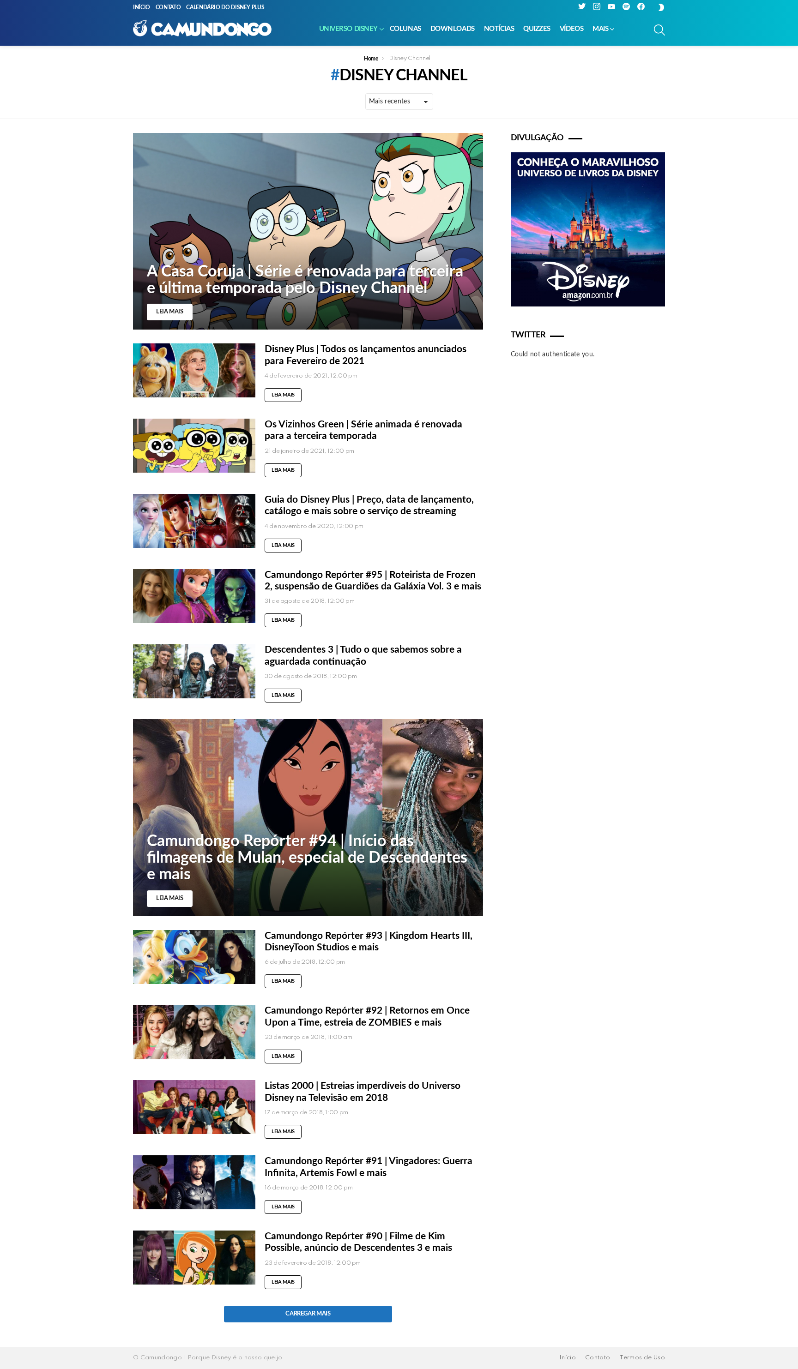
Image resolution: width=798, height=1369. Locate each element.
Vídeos (571, 28)
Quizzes (536, 28)
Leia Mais (283, 394)
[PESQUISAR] (659, 30)
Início (141, 7)
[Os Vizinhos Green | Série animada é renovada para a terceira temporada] (194, 446)
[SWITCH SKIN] (661, 7)
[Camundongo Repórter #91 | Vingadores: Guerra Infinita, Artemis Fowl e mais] (194, 1182)
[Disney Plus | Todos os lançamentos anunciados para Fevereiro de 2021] (194, 370)
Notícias (499, 28)
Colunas (405, 28)
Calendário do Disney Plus (225, 7)
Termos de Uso (642, 1358)
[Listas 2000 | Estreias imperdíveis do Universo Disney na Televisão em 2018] (194, 1107)
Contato (168, 7)
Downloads (452, 28)
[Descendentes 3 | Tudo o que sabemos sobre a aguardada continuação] (194, 671)
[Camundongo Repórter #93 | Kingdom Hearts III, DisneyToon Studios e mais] (194, 957)
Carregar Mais (307, 1314)
